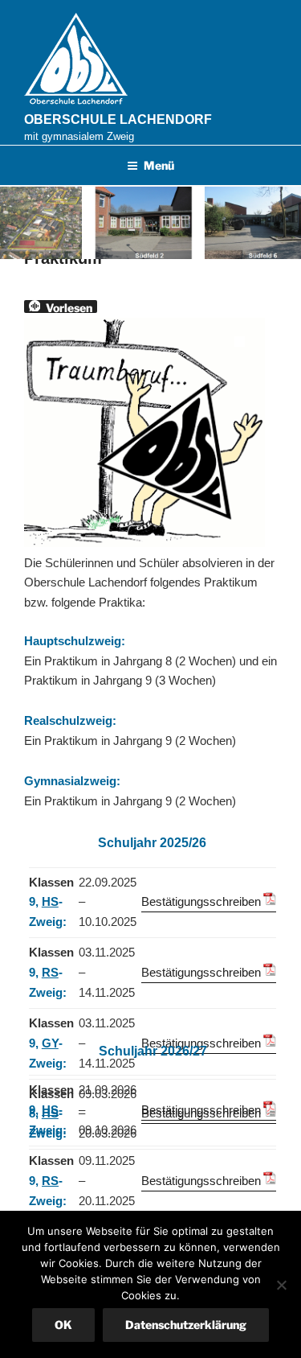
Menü (159, 165)
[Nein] (281, 1285)
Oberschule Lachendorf (118, 119)
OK (63, 1324)
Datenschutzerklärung (185, 1324)
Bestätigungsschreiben (201, 901)
